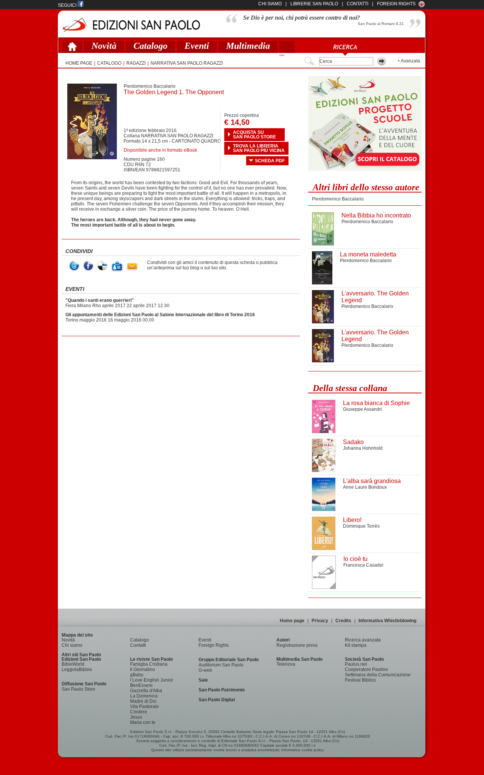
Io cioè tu (355, 559)
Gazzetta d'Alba (146, 690)
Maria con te (142, 722)
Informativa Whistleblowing (387, 620)
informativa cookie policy (302, 750)
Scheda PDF (270, 160)
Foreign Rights (396, 3)
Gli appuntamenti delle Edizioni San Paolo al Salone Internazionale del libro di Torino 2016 (160, 314)
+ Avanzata (408, 61)
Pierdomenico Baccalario (149, 86)
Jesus (136, 717)
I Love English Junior (151, 680)
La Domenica (144, 696)
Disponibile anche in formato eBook (160, 150)
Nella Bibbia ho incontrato (376, 215)
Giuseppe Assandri (362, 409)
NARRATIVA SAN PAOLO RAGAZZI (186, 63)
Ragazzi (136, 63)
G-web (205, 670)
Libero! (352, 520)
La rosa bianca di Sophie (376, 403)
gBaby (136, 674)
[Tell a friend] (132, 266)
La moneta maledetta (368, 254)
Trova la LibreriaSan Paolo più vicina (259, 148)
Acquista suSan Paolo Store (254, 135)
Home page (292, 620)
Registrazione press (297, 645)
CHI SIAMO (270, 3)
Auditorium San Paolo (221, 665)
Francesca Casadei (363, 565)
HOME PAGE (78, 63)
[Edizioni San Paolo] (131, 25)
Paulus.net (356, 664)
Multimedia (248, 46)
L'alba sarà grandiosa (372, 481)
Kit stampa (355, 645)
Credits (343, 620)
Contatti (138, 645)
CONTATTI (357, 3)
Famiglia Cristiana (149, 664)
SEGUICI (68, 5)
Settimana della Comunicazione (378, 674)
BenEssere (141, 685)
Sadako (353, 442)
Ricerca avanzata (363, 640)
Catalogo (150, 46)
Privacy (320, 620)
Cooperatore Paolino (366, 669)
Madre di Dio (143, 701)
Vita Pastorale (144, 706)
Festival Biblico (360, 680)
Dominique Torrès (361, 526)
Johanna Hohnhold (363, 448)
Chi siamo (72, 645)
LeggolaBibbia (77, 669)
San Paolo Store (78, 689)
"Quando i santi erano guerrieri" (99, 300)
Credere (138, 711)
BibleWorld (73, 664)
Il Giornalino (142, 669)
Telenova (285, 664)
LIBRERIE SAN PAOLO (314, 3)
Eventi (197, 46)
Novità (104, 46)
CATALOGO (109, 63)
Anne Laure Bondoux (365, 487)
